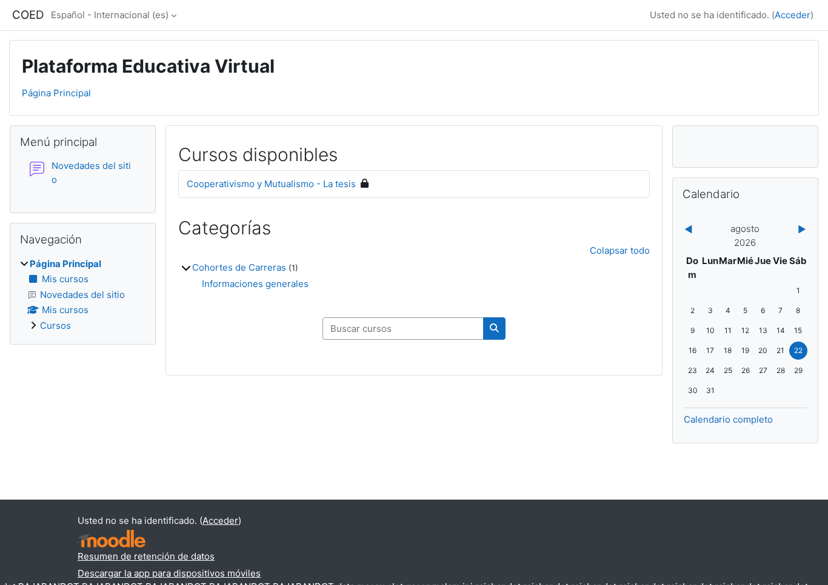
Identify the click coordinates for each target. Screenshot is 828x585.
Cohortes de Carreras (239, 267)
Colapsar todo (620, 250)
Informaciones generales (255, 283)
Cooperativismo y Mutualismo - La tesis (271, 184)
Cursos (55, 325)
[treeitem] (82, 295)
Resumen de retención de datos (146, 556)
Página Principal (56, 93)
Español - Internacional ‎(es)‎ (110, 15)
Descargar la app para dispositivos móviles (169, 573)
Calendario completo (728, 419)
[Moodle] (111, 538)
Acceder (792, 15)
